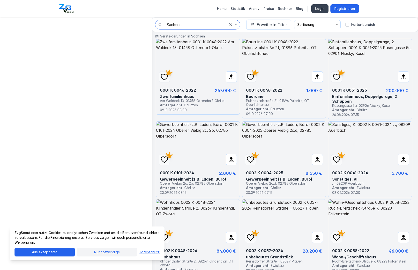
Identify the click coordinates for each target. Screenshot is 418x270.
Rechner (285, 9)
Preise (268, 9)
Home (222, 9)
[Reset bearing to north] (144, 263)
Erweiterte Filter (272, 24)
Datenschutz (149, 252)
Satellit (32, 25)
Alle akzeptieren (45, 252)
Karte (12, 25)
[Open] (236, 24)
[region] (76, 143)
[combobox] (198, 24)
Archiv (254, 9)
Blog (299, 9)
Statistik (238, 9)
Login (320, 9)
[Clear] (230, 24)
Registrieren (344, 9)
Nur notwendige (107, 252)
